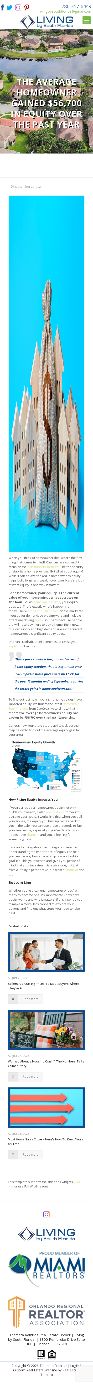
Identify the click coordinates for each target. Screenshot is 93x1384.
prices (38, 620)
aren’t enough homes (43, 611)
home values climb (46, 602)
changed (33, 834)
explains (15, 646)
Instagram (46, 1214)
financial (71, 870)
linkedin (18, 7)
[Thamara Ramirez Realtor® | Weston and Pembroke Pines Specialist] (46, 21)
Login (74, 1365)
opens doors (55, 812)
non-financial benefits (43, 567)
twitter (9, 7)
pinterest (27, 7)
